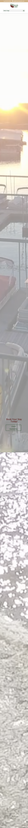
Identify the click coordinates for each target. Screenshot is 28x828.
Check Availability (13, 427)
